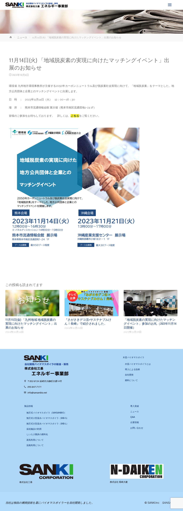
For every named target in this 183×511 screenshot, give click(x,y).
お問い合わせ (136, 428)
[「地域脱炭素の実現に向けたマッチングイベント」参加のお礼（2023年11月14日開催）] (151, 302)
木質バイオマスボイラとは (138, 364)
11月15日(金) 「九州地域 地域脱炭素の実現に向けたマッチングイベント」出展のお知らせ (31, 323)
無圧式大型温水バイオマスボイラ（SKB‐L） (47, 423)
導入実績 (134, 406)
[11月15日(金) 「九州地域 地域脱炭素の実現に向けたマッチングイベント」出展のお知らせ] (32, 302)
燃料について (131, 380)
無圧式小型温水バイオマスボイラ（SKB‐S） (47, 418)
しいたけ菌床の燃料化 (37, 434)
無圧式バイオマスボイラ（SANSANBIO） (46, 412)
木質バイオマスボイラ (133, 357)
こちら (75, 115)
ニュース (22, 37)
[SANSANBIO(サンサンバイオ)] (36, 4)
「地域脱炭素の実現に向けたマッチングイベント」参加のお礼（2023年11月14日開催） (150, 323)
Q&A (132, 417)
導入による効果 (132, 369)
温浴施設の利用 (33, 429)
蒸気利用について (35, 440)
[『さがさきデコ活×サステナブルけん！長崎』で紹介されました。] (91, 302)
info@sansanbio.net (37, 392)
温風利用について (35, 445)
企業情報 (134, 422)
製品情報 (28, 406)
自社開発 (129, 375)
